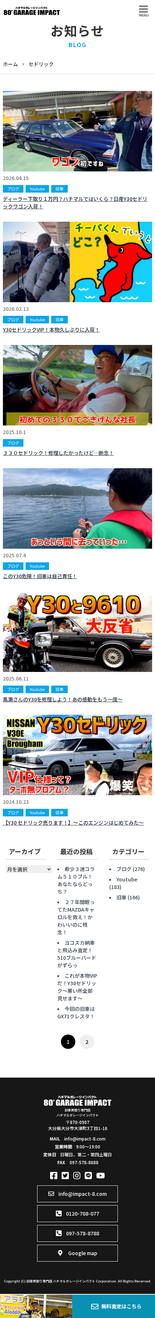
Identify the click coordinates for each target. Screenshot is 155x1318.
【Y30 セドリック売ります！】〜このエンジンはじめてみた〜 (73, 822)
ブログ (13, 189)
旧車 (59, 189)
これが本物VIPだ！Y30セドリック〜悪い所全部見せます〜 (77, 987)
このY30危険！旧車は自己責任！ (40, 576)
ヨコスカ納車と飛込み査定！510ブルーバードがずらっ (76, 954)
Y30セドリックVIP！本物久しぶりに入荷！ (51, 329)
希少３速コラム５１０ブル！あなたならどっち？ (76, 880)
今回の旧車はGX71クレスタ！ (76, 1012)
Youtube (37, 189)
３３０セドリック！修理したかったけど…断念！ (58, 452)
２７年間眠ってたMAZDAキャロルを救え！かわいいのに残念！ (76, 917)
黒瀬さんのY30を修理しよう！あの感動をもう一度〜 (63, 699)
